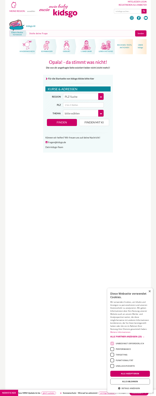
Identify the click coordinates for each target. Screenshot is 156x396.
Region (56, 96)
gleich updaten (48, 393)
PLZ (59, 104)
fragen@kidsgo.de (57, 142)
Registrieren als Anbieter (133, 5)
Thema (57, 113)
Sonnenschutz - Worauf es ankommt (79, 393)
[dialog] (130, 340)
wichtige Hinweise (106, 393)
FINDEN (62, 122)
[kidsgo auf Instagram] (132, 18)
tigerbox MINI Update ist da (26, 393)
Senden (141, 33)
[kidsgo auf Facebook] (139, 18)
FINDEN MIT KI (94, 122)
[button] (130, 336)
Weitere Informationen (120, 332)
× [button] (149, 291)
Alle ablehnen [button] (130, 381)
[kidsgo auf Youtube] (146, 18)
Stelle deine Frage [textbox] (38, 33)
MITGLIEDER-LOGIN (137, 1)
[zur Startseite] (60, 13)
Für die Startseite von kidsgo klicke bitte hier (71, 78)
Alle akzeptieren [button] (130, 373)
